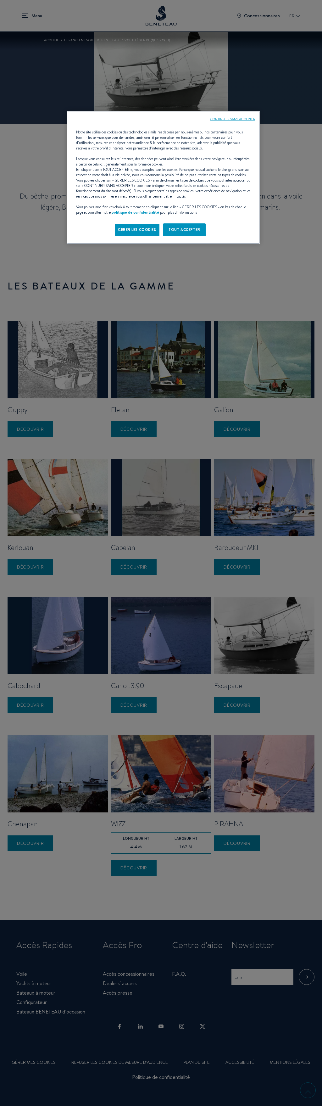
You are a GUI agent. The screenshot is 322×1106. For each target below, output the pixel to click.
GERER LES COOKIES (137, 229)
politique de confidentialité (135, 212)
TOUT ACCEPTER (184, 229)
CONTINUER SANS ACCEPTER (232, 119)
